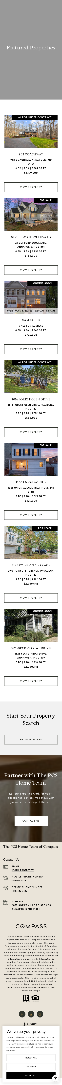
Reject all (31, 1057)
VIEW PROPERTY (31, 187)
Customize (31, 1066)
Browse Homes (31, 739)
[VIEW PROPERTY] (31, 184)
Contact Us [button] (31, 820)
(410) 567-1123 (19, 880)
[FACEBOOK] (22, 1014)
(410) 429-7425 (19, 891)
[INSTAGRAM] (31, 1014)
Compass (45, 939)
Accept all (31, 1075)
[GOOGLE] (40, 1014)
